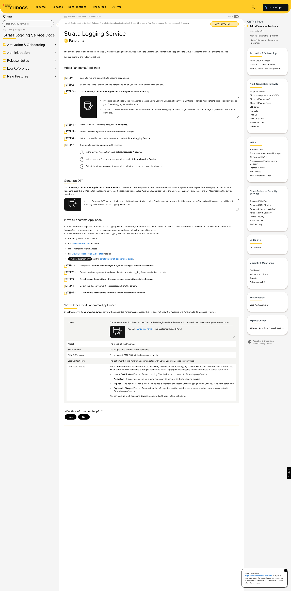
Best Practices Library (259, 305)
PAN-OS (253, 115)
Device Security (257, 216)
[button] (289, 473)
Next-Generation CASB (260, 175)
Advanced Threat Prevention (263, 209)
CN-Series (254, 107)
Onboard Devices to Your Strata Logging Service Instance (155, 23)
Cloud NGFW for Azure (260, 103)
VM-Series (254, 126)
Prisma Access (256, 149)
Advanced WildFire (258, 201)
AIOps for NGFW (257, 91)
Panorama (185, 23)
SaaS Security (256, 224)
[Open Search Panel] (253, 8)
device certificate (81, 243)
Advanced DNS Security (260, 213)
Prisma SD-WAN (257, 168)
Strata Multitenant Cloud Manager (265, 153)
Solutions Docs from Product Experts (267, 328)
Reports (253, 278)
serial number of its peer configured (116, 259)
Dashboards (255, 270)
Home (66, 23)
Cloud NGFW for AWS (260, 99)
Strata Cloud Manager (260, 61)
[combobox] (28, 23)
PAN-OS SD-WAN (258, 118)
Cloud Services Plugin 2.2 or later (87, 253)
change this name (143, 329)
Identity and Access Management (265, 68)
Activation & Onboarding (263, 341)
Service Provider (257, 122)
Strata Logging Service (80, 23)
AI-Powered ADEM (258, 157)
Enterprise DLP (256, 220)
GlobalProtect (256, 247)
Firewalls (254, 111)
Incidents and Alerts (259, 274)
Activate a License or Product (263, 64)
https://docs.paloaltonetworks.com (258, 576)
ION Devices (255, 171)
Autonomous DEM (258, 282)
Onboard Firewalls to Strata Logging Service (110, 23)
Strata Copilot (276, 7)
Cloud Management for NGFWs (264, 95)
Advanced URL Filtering (260, 205)
